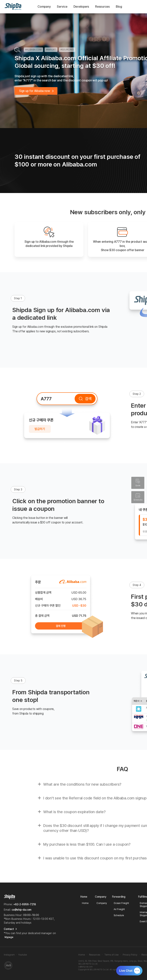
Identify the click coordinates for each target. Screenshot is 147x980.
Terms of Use (111, 954)
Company (44, 6)
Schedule (119, 915)
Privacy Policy (130, 954)
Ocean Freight (121, 903)
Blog (119, 6)
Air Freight (119, 909)
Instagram (9, 954)
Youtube (22, 954)
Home (85, 903)
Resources (94, 954)
